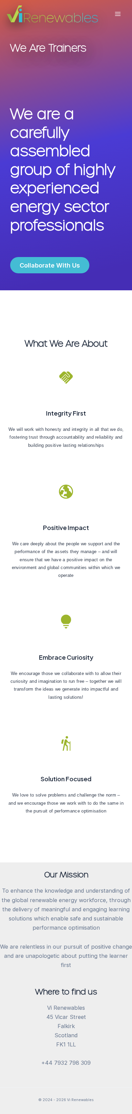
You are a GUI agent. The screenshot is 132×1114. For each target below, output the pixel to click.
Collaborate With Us (50, 265)
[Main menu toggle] (117, 14)
